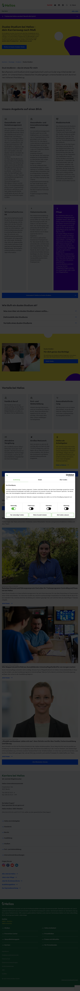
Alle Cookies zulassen (63, 515)
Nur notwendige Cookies (17, 515)
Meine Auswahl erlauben (40, 515)
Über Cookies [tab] (63, 479)
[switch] (31, 508)
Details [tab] (40, 479)
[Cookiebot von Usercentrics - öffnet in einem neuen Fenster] (67, 475)
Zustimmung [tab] (16, 479)
